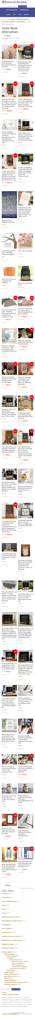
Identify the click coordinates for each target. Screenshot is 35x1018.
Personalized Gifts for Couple (10, 917)
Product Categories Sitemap (10, 994)
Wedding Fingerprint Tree (17, 965)
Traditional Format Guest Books (17, 968)
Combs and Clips (8, 972)
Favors (4, 909)
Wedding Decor (6, 932)
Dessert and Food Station (11, 974)
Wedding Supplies (22, 19)
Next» (8, 36)
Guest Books (20, 22)
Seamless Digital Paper (10, 980)
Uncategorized (6, 924)
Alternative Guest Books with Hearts (20, 961)
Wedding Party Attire (8, 944)
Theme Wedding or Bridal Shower (11, 921)
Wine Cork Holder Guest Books (19, 966)
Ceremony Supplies (8, 22)
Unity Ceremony (11, 970)
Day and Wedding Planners (9, 901)
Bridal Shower (6, 897)
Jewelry (4, 913)
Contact (4, 992)
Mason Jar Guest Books (17, 963)
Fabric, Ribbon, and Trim (10, 976)
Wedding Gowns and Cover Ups (11, 936)
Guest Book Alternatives (15, 959)
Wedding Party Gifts (8, 948)
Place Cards (7, 978)
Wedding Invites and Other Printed (12, 940)
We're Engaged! (6, 928)
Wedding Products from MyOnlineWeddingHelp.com (17, 2)
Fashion (4, 905)
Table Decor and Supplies (10, 984)
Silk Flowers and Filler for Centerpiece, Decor (16, 982)
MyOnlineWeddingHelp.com (11, 1014)
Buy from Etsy (5, 72)
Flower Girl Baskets (12, 956)
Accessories (5, 893)
